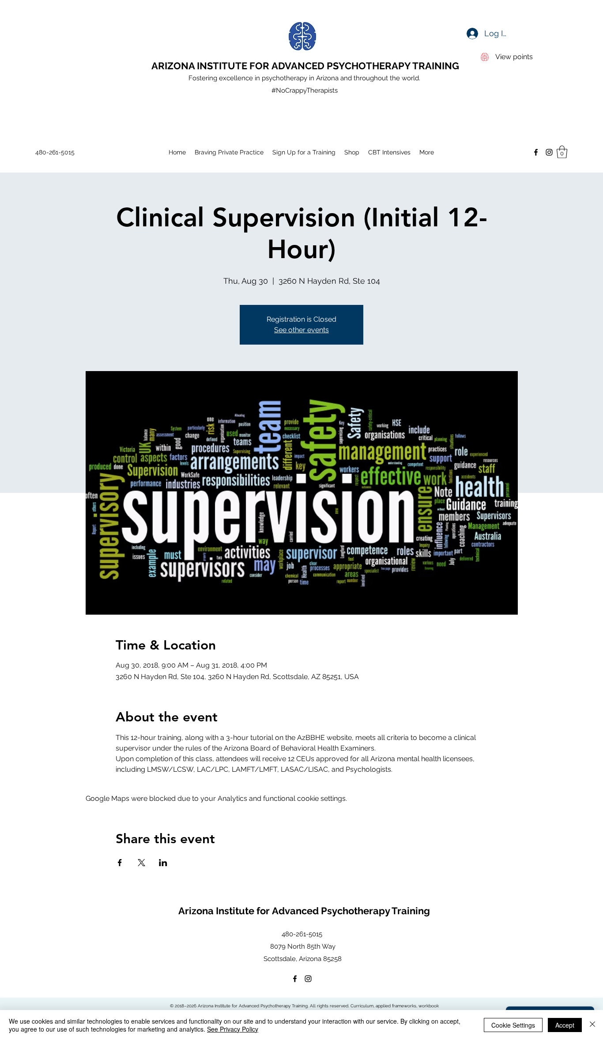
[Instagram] (549, 152)
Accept (564, 1025)
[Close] (592, 1025)
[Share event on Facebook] (120, 862)
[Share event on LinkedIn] (163, 862)
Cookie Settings (513, 1025)
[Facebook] (535, 152)
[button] (562, 152)
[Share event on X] (141, 862)
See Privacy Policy (232, 1029)
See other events (301, 330)
